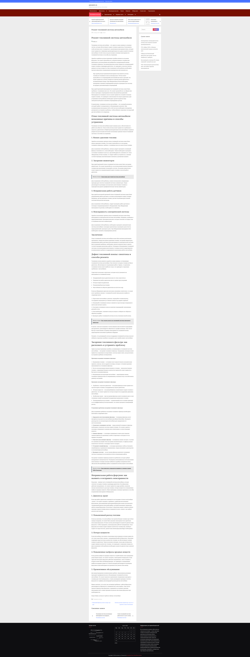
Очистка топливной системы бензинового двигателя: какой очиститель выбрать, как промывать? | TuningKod (101, 615)
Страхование (151, 11)
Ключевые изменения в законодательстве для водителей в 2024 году (102, 20)
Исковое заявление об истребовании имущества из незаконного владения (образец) (118, 20)
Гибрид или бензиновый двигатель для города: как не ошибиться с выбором (148, 55)
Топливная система (95, 14)
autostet (104, 32)
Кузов (122, 11)
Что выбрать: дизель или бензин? (136, 20)
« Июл (116, 642)
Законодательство (113, 11)
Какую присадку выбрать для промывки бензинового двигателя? (124, 614)
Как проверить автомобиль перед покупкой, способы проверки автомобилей (154, 20)
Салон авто (143, 11)
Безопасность (93, 11)
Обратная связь (108, 1)
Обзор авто (135, 11)
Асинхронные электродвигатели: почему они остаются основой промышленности (150, 42)
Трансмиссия (108, 14)
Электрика (130, 14)
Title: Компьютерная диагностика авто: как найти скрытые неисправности (150, 66)
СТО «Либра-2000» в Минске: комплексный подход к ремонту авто (149, 49)
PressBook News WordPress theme (134, 655)
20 (125, 636)
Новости (128, 11)
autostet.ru (93, 5)
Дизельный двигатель (135, 23)
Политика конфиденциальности (96, 1)
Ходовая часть (119, 14)
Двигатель (102, 11)
